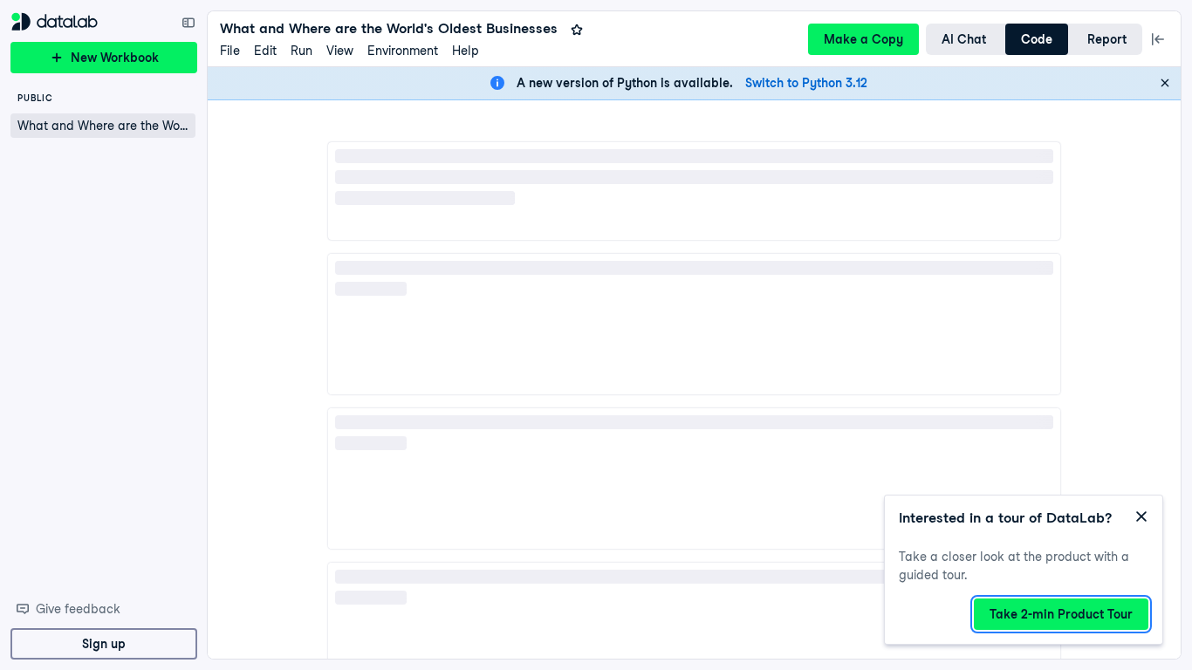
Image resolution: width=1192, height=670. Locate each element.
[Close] (1165, 83)
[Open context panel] (1158, 39)
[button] (102, 125)
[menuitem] (230, 51)
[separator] (202, 335)
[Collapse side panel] (188, 22)
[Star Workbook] (577, 29)
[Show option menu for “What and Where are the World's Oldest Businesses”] (183, 125)
